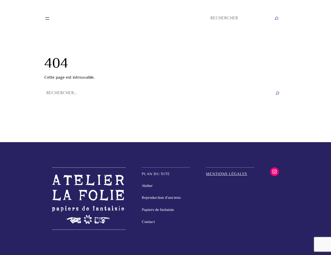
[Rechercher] (276, 18)
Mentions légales (226, 174)
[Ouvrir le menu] (47, 18)
